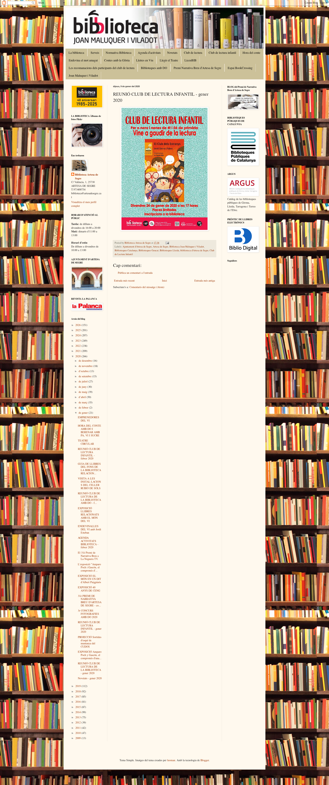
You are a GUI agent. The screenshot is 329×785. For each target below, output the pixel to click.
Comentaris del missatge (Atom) (146, 287)
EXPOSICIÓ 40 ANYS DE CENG (89, 588)
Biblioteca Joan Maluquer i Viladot (186, 246)
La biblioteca (76, 53)
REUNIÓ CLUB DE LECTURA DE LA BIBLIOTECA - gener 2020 (89, 668)
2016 (78, 701)
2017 (78, 696)
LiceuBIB (190, 60)
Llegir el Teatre (169, 60)
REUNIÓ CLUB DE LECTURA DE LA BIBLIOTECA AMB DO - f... (89, 498)
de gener (84, 412)
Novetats (172, 53)
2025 (78, 330)
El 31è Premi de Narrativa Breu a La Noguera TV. (88, 556)
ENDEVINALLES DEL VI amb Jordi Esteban (89, 529)
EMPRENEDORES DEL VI (88, 418)
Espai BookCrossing (240, 68)
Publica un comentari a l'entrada (135, 273)
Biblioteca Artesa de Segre (86, 176)
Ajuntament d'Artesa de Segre (137, 246)
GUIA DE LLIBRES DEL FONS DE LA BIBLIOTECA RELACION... (89, 468)
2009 (78, 738)
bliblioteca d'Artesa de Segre (194, 250)
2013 (78, 717)
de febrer (84, 407)
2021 (78, 351)
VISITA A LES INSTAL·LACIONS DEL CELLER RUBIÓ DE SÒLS (89, 483)
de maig (83, 392)
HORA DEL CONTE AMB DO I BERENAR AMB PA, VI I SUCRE (89, 430)
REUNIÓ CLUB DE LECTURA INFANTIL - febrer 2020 (89, 453)
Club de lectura (193, 53)
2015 (78, 707)
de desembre (86, 360)
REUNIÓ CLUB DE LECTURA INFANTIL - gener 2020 (89, 626)
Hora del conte (251, 53)
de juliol (83, 381)
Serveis (95, 53)
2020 (78, 356)
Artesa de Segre (160, 246)
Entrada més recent (124, 280)
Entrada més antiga (204, 280)
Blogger (204, 760)
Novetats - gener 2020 (90, 678)
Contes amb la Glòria (117, 60)
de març (83, 402)
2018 (78, 691)
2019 (78, 686)
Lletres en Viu (144, 60)
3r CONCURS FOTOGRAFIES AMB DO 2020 (88, 614)
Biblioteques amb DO (154, 68)
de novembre (86, 366)
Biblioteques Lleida (169, 250)
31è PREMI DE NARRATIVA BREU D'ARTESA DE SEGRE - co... (89, 600)
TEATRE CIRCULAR (86, 442)
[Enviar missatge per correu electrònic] (167, 242)
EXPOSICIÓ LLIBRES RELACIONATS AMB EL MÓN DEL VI (88, 514)
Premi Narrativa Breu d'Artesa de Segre (197, 68)
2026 (78, 325)
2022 (78, 346)
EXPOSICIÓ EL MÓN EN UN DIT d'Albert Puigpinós (89, 579)
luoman (171, 760)
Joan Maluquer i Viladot (83, 75)
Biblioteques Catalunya (126, 250)
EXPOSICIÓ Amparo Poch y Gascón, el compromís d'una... (89, 655)
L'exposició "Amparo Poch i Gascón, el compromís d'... (89, 567)
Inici (164, 280)
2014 (78, 712)
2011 (78, 728)
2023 (78, 340)
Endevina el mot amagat (83, 60)
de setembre (85, 376)
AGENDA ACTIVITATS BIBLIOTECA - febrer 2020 (88, 542)
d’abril (83, 397)
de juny (83, 386)
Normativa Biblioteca (118, 53)
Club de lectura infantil (222, 53)
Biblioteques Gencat (149, 250)
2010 (78, 733)
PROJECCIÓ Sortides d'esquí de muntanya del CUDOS (89, 641)
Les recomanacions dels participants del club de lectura (101, 68)
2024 (78, 335)
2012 (78, 722)
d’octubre (84, 371)
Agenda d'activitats (149, 53)
